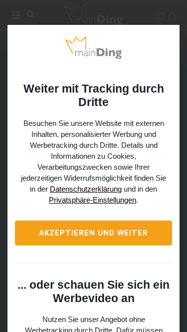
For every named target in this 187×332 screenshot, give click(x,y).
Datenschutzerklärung (86, 189)
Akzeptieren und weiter (93, 232)
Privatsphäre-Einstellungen (92, 200)
